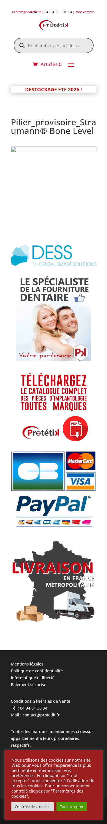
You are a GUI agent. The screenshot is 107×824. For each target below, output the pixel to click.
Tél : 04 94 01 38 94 (29, 708)
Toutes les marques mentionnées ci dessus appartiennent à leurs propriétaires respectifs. (52, 738)
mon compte (85, 12)
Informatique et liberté (32, 677)
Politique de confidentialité (37, 671)
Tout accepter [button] (71, 806)
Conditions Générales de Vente (40, 701)
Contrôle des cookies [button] (32, 806)
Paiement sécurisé (28, 684)
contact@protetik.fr (27, 12)
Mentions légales (27, 664)
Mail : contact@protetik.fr (35, 715)
